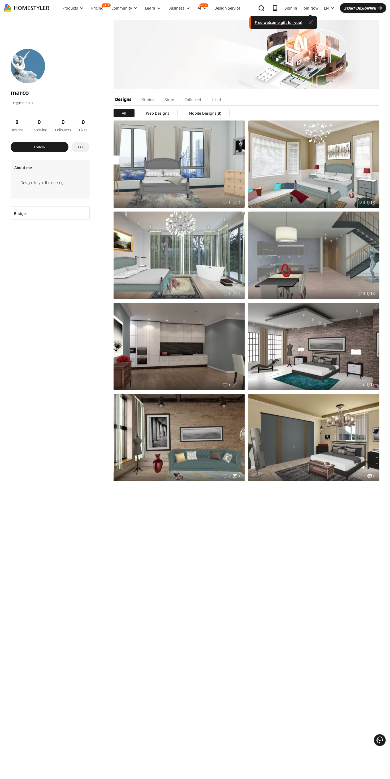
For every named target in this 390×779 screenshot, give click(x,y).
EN (326, 8)
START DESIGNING (360, 8)
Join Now (310, 8)
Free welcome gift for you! (278, 22)
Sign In (291, 8)
